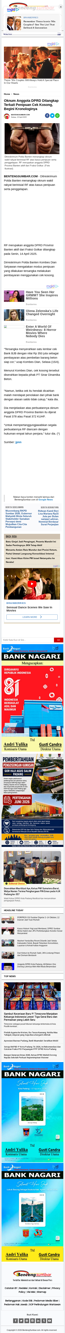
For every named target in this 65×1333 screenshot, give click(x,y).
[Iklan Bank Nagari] (32, 1162)
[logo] (32, 1276)
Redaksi (23, 1288)
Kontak (33, 1288)
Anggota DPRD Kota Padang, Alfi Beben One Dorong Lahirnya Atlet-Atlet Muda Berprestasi (36, 965)
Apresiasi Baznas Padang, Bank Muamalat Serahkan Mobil (31, 1041)
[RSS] (49, 1320)
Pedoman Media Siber (46, 1300)
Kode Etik (27, 1300)
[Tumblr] (43, 1320)
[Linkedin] (38, 1320)
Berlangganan (13, 1300)
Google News (45, 499)
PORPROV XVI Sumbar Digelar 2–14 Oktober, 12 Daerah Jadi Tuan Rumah (38, 918)
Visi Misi (31, 1292)
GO (58, 640)
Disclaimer (44, 1288)
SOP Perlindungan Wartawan (45, 1304)
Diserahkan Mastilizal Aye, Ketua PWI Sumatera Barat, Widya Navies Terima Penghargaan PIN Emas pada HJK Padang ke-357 (32, 891)
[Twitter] (21, 1320)
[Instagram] (32, 1320)
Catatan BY (11, 1288)
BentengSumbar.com (31, 1330)
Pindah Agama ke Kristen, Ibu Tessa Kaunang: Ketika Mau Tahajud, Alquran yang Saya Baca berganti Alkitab (30, 1033)
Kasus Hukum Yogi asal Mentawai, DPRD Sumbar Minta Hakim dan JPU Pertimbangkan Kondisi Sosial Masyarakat (39, 930)
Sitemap (41, 1292)
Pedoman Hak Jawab (15, 1304)
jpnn (18, 442)
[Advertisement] (32, 219)
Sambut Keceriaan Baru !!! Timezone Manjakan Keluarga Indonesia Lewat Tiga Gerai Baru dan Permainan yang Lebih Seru (31, 1016)
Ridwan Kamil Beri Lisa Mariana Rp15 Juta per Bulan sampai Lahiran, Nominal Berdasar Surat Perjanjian (48, 518)
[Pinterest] (26, 1320)
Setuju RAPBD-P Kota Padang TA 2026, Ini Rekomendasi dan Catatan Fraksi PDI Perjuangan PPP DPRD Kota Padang (32, 1048)
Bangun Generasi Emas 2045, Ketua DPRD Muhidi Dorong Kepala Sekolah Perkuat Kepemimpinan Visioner (30, 1056)
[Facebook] (15, 1320)
